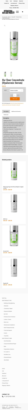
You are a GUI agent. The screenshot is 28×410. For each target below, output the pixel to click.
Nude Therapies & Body (9, 327)
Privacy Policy (22, 3)
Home (3, 368)
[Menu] (17, 12)
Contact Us (6, 3)
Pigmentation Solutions (9, 349)
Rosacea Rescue (7, 357)
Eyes (5, 346)
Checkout (4, 373)
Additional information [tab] (16, 111)
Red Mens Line (7, 354)
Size (5, 90)
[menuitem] (6, 3)
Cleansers (6, 306)
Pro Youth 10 (6, 352)
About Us (4, 376)
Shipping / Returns (14, 5)
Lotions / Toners (7, 319)
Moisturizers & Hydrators (11, 105)
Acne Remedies (14, 103)
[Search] (13, 12)
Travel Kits (6, 336)
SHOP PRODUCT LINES (7, 338)
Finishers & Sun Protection (9, 316)
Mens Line (6, 322)
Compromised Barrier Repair (10, 343)
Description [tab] (6, 111)
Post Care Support (8, 330)
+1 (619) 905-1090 (9, 396)
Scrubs (5, 333)
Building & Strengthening (9, 303)
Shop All (18, 105)
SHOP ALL (4, 298)
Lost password (14, 3)
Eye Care (6, 314)
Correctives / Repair (8, 308)
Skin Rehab (6, 360)
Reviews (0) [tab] (6, 114)
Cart (3, 371)
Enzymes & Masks (8, 311)
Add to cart (15, 98)
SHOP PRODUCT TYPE (6, 300)
